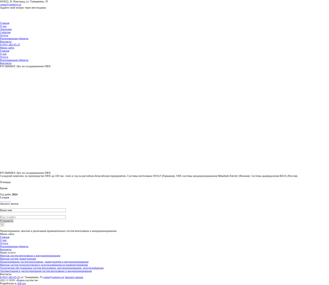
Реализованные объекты (14, 38)
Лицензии (6, 29)
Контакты (5, 41)
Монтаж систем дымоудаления (18, 258)
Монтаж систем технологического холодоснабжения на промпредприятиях (44, 264)
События (5, 32)
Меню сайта (7, 47)
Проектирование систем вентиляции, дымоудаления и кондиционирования (44, 261)
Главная (4, 23)
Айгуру (21, 283)
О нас (3, 26)
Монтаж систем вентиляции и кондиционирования (30, 255)
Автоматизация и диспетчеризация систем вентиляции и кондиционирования (46, 271)
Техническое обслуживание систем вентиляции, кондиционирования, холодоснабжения (51, 267)
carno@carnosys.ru (10, 4)
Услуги (4, 35)
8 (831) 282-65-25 (10, 44)
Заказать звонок (74, 277)
